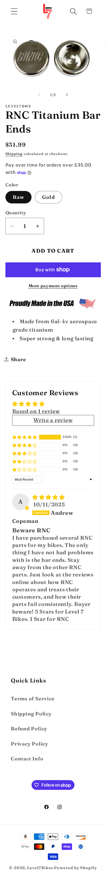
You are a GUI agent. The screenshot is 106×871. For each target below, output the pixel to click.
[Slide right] (67, 95)
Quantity (15, 212)
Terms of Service (32, 698)
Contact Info (27, 758)
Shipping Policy (31, 714)
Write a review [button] (53, 420)
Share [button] (18, 359)
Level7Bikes (40, 867)
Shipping (14, 153)
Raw (18, 197)
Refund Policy (29, 728)
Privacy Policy (29, 744)
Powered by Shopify (75, 867)
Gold (48, 197)
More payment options (53, 285)
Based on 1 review (36, 411)
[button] (14, 11)
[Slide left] (39, 95)
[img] (48, 497)
